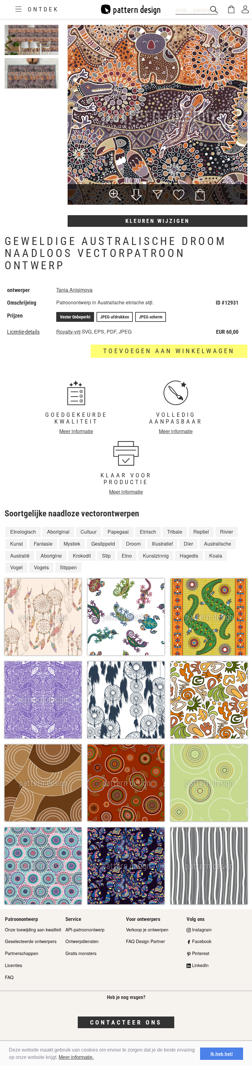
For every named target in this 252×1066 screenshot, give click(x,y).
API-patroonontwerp (84, 929)
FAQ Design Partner (145, 941)
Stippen (68, 567)
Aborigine (51, 555)
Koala (215, 555)
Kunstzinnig (156, 555)
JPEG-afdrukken (114, 316)
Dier (188, 543)
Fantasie (43, 543)
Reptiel (201, 531)
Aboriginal (58, 531)
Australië (20, 555)
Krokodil (82, 555)
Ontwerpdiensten (82, 941)
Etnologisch (23, 531)
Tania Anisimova (74, 289)
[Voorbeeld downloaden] (136, 195)
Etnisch (148, 531)
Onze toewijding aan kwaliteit (33, 929)
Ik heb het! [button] (222, 1053)
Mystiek (72, 543)
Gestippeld (103, 543)
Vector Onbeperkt (75, 316)
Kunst (16, 543)
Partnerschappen (21, 953)
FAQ (9, 977)
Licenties (13, 965)
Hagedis (189, 555)
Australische (217, 543)
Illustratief (162, 543)
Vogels (41, 567)
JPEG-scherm (150, 316)
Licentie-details (23, 332)
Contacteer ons (126, 1022)
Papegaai (118, 531)
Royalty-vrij (68, 331)
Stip (106, 555)
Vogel (16, 567)
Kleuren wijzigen (157, 221)
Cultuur (88, 531)
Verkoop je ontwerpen (147, 929)
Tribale (174, 531)
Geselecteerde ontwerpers (31, 941)
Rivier (226, 531)
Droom (133, 543)
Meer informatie (76, 431)
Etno (127, 555)
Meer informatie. (76, 1057)
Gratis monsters (80, 953)
